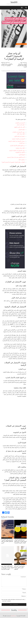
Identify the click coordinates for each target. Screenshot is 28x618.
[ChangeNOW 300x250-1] (14, 80)
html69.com (13, 615)
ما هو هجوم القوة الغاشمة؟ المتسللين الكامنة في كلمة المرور (7, 541)
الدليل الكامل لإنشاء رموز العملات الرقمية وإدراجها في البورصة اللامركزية (7, 568)
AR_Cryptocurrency (22, 70)
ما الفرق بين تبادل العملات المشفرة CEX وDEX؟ (7, 64)
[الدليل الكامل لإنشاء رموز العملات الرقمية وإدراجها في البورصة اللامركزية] (7, 555)
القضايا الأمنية (22, 154)
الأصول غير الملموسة (20, 152)
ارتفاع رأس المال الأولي (19, 136)
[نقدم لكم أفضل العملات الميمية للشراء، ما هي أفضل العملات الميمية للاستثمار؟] (20, 529)
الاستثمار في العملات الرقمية (18, 138)
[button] (22, 7)
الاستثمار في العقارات (20, 122)
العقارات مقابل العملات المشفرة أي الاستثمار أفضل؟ (13, 162)
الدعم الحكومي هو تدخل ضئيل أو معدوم (16, 157)
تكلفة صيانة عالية (21, 134)
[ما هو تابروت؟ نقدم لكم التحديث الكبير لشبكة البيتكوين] (20, 555)
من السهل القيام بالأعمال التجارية (17, 145)
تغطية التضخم (22, 129)
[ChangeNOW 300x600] (13, 248)
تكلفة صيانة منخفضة (20, 148)
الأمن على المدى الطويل (19, 127)
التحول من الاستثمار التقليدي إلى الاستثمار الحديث (22, 65)
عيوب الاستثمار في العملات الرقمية (17, 150)
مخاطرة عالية (22, 159)
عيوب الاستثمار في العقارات (18, 132)
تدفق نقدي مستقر (21, 124)
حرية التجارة (22, 143)
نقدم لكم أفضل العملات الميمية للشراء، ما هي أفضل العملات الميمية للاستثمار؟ (20, 541)
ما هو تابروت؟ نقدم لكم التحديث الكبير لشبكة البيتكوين (19, 568)
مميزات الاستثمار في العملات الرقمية (16, 141)
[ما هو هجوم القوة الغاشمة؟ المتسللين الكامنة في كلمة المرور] (7, 529)
